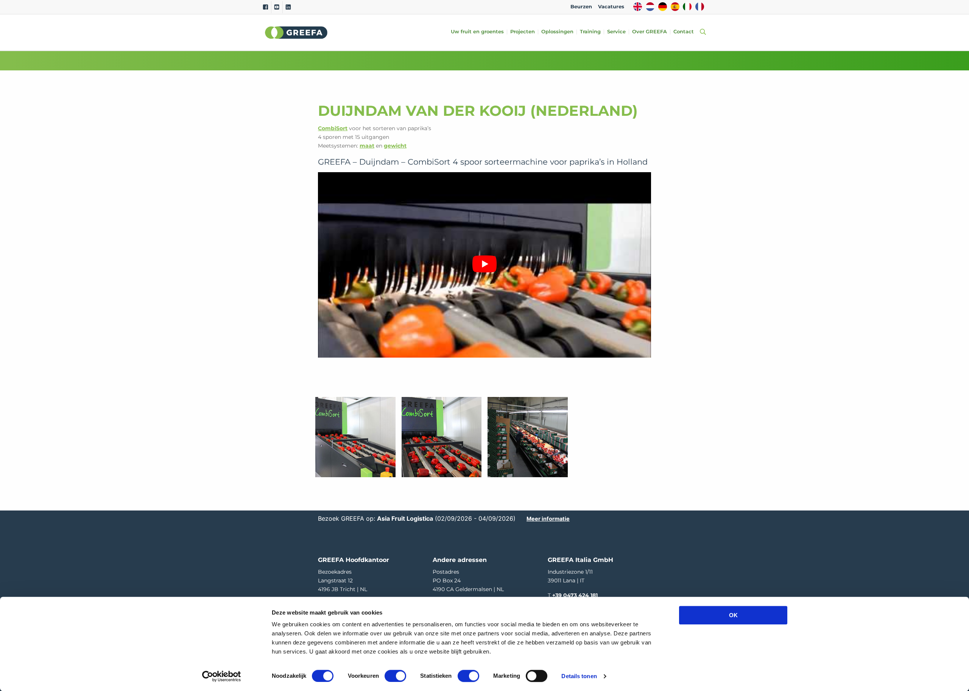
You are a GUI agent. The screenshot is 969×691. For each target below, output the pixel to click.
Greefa (296, 32)
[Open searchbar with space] (701, 32)
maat (367, 145)
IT (687, 6)
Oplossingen (557, 32)
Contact (683, 32)
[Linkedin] (288, 7)
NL (650, 6)
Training (590, 32)
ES (675, 6)
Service (616, 32)
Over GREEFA (649, 32)
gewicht (395, 145)
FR (699, 6)
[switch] (395, 676)
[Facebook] (265, 7)
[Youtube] (276, 7)
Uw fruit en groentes (477, 32)
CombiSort (332, 128)
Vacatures (611, 6)
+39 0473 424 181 (575, 595)
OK (733, 615)
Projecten (522, 32)
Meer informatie (548, 518)
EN (637, 6)
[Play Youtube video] (484, 264)
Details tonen (579, 676)
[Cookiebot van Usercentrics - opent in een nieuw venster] (222, 676)
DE (662, 6)
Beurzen (581, 6)
